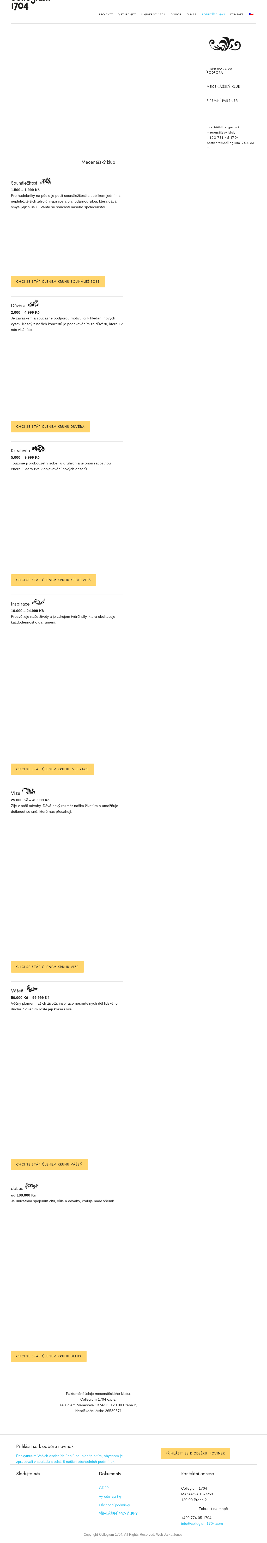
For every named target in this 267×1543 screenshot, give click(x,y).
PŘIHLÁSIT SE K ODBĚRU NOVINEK (195, 1453)
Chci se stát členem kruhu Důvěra (50, 426)
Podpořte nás (213, 14)
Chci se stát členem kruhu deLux (48, 1356)
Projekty (106, 14)
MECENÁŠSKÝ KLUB (223, 86)
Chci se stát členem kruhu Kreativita (53, 579)
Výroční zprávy (110, 1496)
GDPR (104, 1487)
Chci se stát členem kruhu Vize (47, 966)
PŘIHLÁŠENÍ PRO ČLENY (118, 1513)
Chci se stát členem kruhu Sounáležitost (58, 281)
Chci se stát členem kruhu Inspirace (52, 769)
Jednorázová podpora (220, 70)
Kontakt (237, 14)
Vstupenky (127, 14)
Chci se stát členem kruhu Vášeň (49, 1164)
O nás (192, 14)
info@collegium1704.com (202, 1523)
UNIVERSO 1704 (153, 14)
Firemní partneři (223, 100)
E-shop (176, 14)
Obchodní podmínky (114, 1505)
